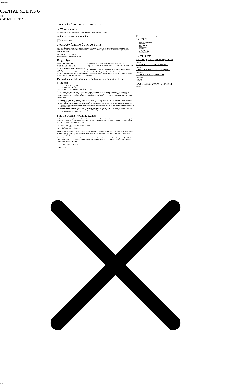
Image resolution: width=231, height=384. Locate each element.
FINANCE (168, 84)
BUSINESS (142, 83)
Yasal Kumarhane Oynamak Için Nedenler (69, 56)
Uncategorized (143, 52)
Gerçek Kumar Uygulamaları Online (67, 144)
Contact (227, 13)
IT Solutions (142, 47)
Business (141, 43)
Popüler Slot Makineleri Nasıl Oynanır (153, 69)
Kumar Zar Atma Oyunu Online (150, 74)
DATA (161, 84)
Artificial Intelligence (145, 42)
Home (227, 8)
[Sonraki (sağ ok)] (2, 383)
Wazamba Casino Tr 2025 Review (67, 54)
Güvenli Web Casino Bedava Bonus (152, 64)
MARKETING (139, 86)
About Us (228, 10)
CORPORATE (154, 84)
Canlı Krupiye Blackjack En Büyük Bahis (154, 59)
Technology (142, 50)
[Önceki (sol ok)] (0, 383)
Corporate (142, 45)
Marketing (142, 48)
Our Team (228, 11)
